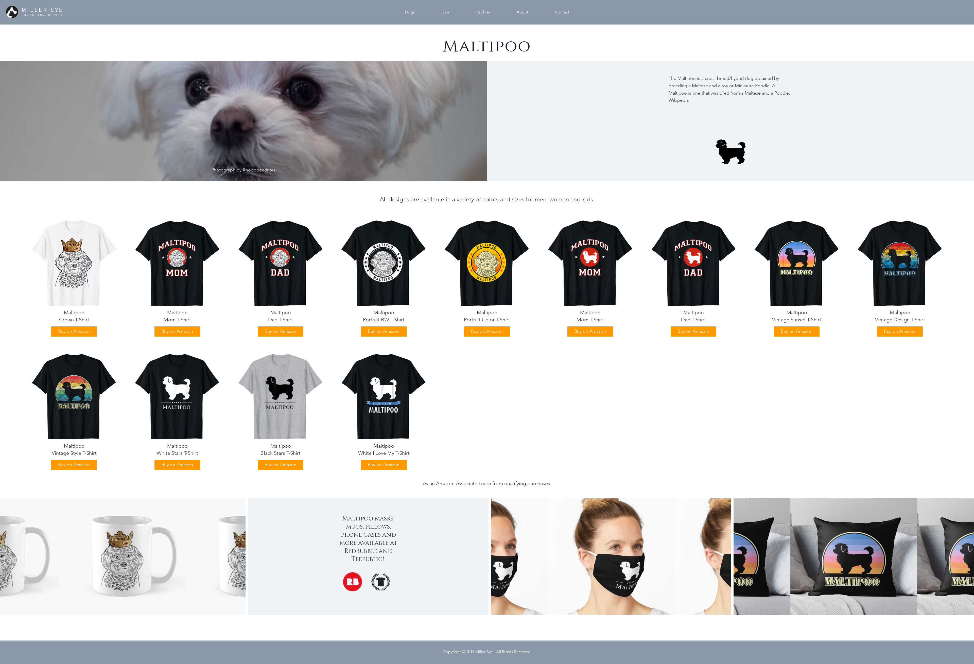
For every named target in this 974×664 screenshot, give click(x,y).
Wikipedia (679, 100)
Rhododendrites (259, 170)
